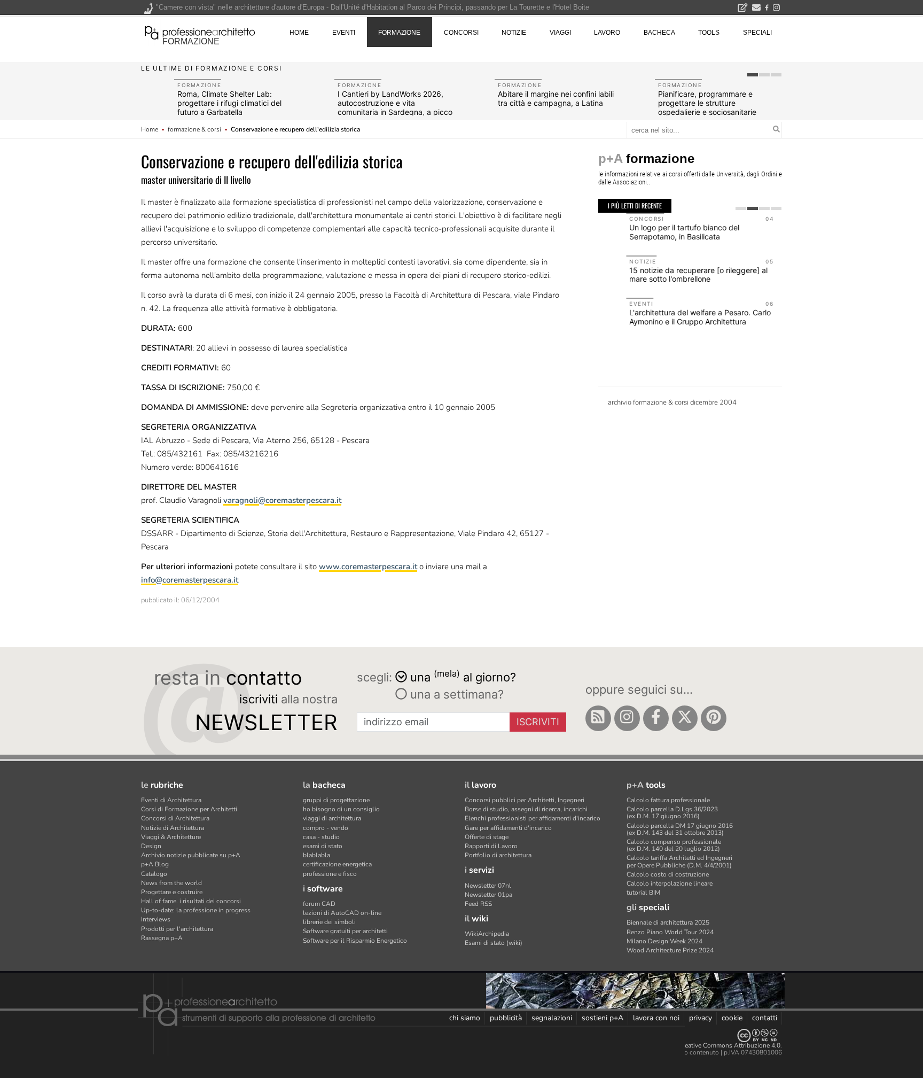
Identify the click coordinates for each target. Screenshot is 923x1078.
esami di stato (322, 846)
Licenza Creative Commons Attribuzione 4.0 (717, 1045)
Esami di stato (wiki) (493, 943)
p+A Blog (155, 864)
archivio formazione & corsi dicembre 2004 (672, 402)
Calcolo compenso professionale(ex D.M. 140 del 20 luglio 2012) (674, 845)
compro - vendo (325, 828)
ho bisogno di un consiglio (341, 809)
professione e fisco (330, 874)
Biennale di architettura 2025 (668, 922)
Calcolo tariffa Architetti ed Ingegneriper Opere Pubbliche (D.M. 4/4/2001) (679, 861)
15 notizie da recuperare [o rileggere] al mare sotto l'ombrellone (670, 275)
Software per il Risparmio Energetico (355, 940)
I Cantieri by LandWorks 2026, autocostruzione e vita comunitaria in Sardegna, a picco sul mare (395, 107)
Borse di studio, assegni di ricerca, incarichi (526, 809)
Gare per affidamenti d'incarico (508, 828)
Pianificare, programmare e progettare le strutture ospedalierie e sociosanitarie (707, 103)
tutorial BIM (643, 892)
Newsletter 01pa (488, 894)
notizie (514, 32)
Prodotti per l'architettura (177, 929)
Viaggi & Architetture (171, 837)
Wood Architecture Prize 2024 (670, 950)
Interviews (155, 919)
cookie (732, 1018)
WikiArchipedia (487, 933)
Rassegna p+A (162, 938)
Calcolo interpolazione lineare (670, 883)
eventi (343, 32)
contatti (764, 1018)
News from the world (171, 883)
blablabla (316, 855)
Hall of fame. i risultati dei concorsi (191, 901)
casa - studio (321, 837)
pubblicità (506, 1018)
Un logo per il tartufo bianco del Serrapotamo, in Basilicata (656, 232)
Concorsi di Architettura (175, 818)
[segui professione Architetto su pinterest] (713, 718)
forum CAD (319, 903)
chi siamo (464, 1018)
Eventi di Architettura (171, 800)
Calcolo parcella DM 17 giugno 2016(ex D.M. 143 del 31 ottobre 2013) (680, 829)
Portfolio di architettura (498, 855)
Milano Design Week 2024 (664, 941)
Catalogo (154, 874)
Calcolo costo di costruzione (668, 874)
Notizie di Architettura (172, 828)
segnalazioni (551, 1018)
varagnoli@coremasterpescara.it (282, 500)
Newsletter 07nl (488, 885)
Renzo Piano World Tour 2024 (670, 932)
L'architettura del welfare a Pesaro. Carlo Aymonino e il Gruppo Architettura (672, 317)
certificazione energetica (337, 864)
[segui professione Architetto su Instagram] (627, 718)
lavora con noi (656, 1018)
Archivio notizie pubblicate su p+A (190, 855)
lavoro (607, 32)
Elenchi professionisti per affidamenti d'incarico (532, 818)
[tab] (752, 74)
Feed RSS (478, 903)
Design (151, 846)
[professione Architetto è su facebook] (656, 718)
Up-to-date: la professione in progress (196, 910)
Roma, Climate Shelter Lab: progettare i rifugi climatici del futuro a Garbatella (229, 103)
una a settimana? (455, 694)
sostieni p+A (602, 1018)
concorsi (461, 32)
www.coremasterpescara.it (368, 566)
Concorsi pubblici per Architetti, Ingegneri (524, 800)
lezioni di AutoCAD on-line (342, 913)
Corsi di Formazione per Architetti (189, 809)
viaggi (560, 32)
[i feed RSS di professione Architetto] (598, 718)
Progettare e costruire (171, 892)
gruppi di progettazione (336, 800)
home (299, 32)
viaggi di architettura (332, 818)
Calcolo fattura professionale (668, 800)
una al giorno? (463, 676)
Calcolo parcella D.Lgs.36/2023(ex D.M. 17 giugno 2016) (672, 812)
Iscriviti (538, 721)
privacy (700, 1018)
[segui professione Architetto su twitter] (685, 718)
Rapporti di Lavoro (491, 846)
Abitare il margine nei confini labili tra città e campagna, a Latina (556, 98)
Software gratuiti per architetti (345, 931)
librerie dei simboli (329, 922)
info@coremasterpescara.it (189, 580)
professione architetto (199, 31)
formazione (191, 41)
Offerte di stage (487, 837)
